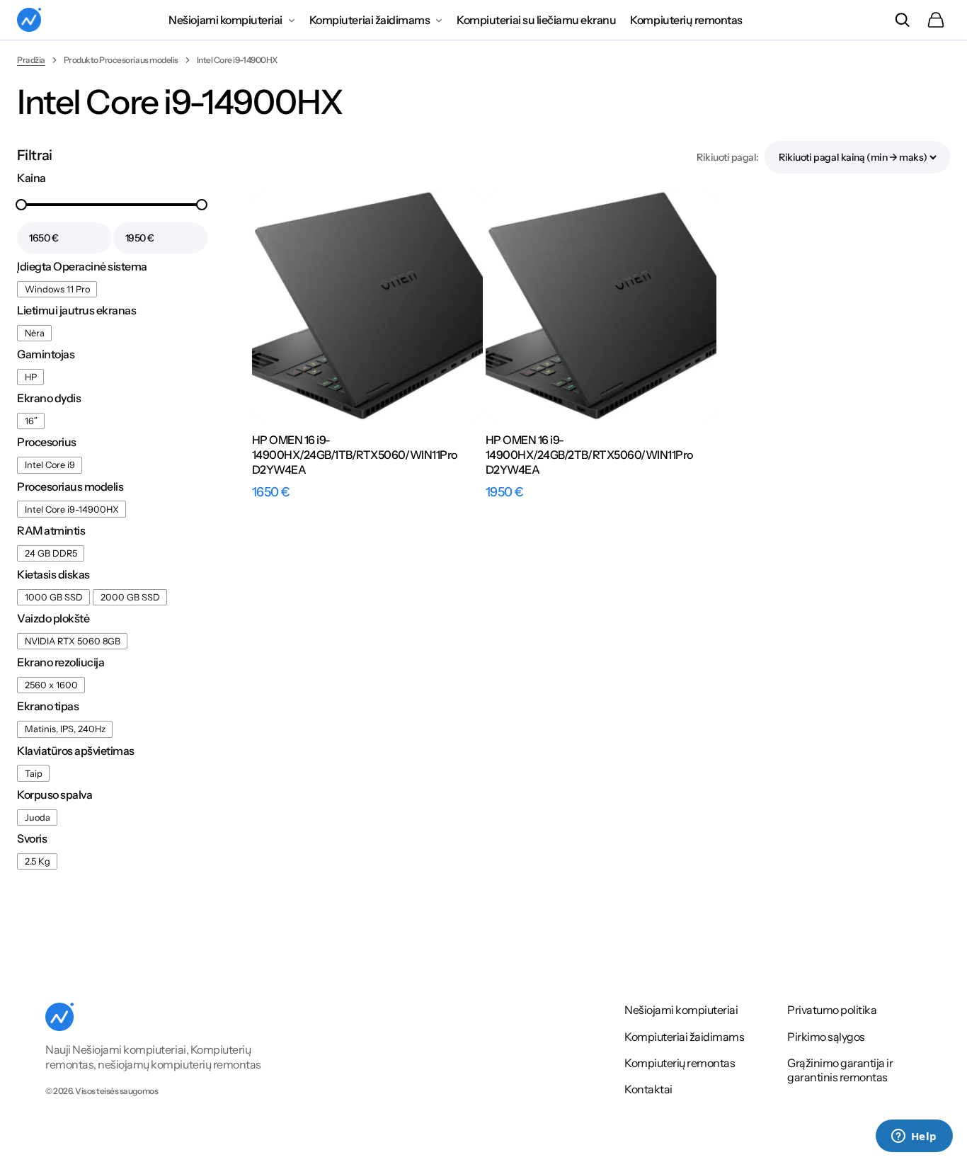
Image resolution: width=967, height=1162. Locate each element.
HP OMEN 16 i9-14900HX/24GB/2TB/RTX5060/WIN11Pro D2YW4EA (589, 455)
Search (902, 20)
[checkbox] (57, 289)
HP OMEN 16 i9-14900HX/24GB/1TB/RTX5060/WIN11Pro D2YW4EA (354, 455)
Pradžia (31, 60)
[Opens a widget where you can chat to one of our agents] (914, 1137)
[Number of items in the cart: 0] (936, 20)
